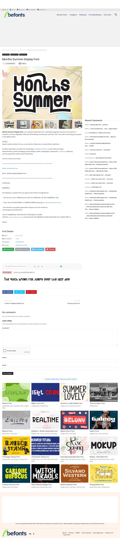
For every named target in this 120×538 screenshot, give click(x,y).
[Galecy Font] (104, 420)
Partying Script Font (74, 303)
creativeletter (20, 242)
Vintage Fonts (24, 459)
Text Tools (107, 15)
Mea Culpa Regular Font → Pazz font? (100, 175)
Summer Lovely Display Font (71, 403)
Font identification (95, 15)
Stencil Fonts (15, 459)
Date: (5, 235)
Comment (6, 328)
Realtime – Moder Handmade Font (44, 431)
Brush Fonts (6, 54)
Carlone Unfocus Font (10, 485)
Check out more (23, 249)
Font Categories (11, 50)
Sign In (5, 9)
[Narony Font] (16, 392)
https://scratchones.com (10, 168)
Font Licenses (86, 533)
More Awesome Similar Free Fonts (61, 379)
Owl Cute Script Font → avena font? (100, 150)
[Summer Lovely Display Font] (75, 392)
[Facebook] (33, 534)
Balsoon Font (7, 431)
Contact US (109, 533)
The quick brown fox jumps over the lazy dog (37, 279)
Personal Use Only (21, 245)
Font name (93, 154)
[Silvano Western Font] (75, 473)
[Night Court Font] (45, 392)
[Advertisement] (60, 33)
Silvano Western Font (69, 485)
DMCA (78, 533)
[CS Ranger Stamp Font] (16, 445)
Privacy (71, 533)
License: (6, 245)
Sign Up (12, 9)
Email (4, 365)
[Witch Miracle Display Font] (45, 473)
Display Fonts (22, 50)
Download (9, 249)
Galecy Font (94, 431)
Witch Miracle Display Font (41, 485)
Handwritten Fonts (75, 406)
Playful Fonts (23, 54)
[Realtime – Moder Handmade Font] (45, 420)
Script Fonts (13, 434)
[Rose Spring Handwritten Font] (75, 445)
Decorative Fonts (19, 406)
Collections (83, 15)
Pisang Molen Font (97, 485)
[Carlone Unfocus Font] (16, 473)
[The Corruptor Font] (104, 392)
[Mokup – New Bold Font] (104, 445)
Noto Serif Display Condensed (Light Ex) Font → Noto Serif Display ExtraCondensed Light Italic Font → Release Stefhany (100, 206)
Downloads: (8, 239)
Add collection (38, 249)
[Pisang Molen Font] (104, 473)
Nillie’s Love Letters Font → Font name (102, 179)
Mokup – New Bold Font (99, 457)
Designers (73, 15)
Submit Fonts (42, 9)
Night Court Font (37, 403)
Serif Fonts (54, 434)
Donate (51, 249)
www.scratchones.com (53, 202)
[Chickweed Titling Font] (45, 445)
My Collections (31, 9)
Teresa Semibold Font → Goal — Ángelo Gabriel (103, 129)
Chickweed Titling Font (40, 457)
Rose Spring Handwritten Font (72, 457)
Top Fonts (66, 535)
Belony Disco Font (67, 431)
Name (4, 357)
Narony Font (7, 403)
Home (3, 50)
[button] (116, 15)
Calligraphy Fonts (7, 406)
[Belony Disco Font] (75, 420)
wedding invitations (41, 149)
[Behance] (30, 534)
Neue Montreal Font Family (103, 158)
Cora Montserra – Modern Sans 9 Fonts (99, 133)
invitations (62, 151)
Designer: (7, 242)
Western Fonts (81, 487)
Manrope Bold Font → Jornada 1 (99, 125)
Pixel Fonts (72, 434)
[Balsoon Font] (16, 420)
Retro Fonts (14, 487)
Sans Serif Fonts (45, 434)
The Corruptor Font (97, 403)
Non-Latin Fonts (45, 459)
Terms (64, 533)
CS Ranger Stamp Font (11, 457)
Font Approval (98, 533)
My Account (22, 9)
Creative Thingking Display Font (14, 303)
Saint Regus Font (96, 187)
